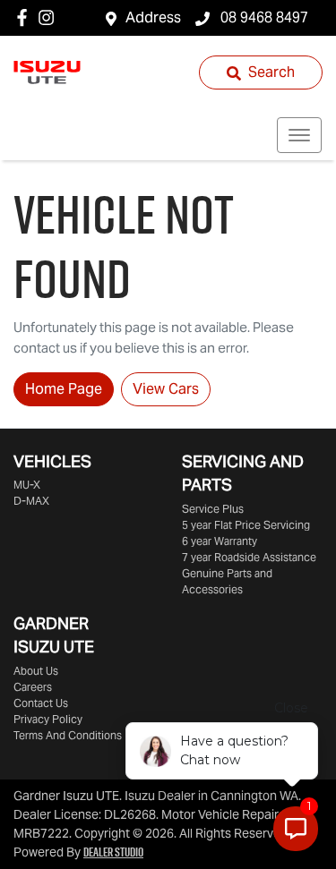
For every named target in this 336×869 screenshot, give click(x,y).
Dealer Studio (113, 852)
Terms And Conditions (67, 735)
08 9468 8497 (262, 17)
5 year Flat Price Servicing (246, 525)
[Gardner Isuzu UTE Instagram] (50, 17)
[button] (299, 135)
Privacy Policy (47, 719)
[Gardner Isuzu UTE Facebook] (25, 17)
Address (153, 17)
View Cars (166, 388)
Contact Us (40, 703)
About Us (35, 670)
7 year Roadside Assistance (249, 557)
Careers (32, 687)
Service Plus (213, 508)
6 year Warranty (219, 541)
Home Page (63, 388)
